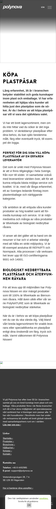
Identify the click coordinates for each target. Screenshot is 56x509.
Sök (42, 7)
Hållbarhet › (8, 447)
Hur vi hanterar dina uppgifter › (18, 488)
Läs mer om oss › (12, 424)
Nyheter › (7, 450)
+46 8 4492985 (19, 467)
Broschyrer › (9, 444)
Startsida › (8, 438)
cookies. (43, 498)
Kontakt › (7, 454)
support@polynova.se (22, 470)
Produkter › (8, 441)
